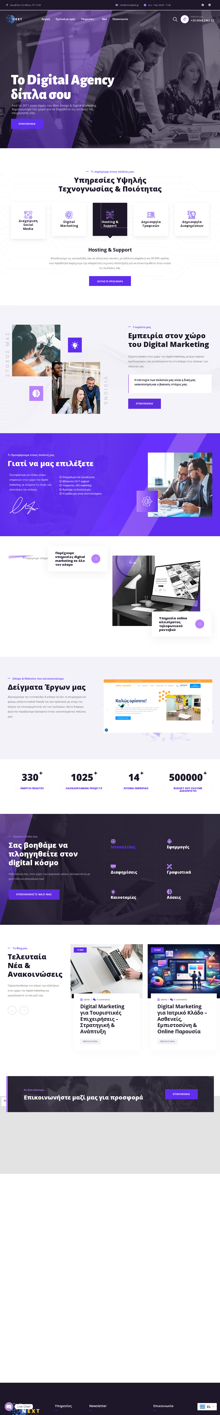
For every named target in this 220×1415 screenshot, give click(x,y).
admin (87, 999)
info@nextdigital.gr (129, 5)
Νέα (104, 19)
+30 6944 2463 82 (202, 20)
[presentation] (12, 1010)
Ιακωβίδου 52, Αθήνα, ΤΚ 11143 (25, 5)
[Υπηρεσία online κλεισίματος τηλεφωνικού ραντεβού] (199, 624)
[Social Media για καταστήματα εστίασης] (107, 971)
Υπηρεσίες (87, 19)
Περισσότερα (90, 1029)
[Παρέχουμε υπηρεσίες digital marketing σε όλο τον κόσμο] (95, 558)
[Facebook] (202, 5)
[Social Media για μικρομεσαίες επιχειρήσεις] (184, 971)
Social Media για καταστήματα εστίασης (100, 1012)
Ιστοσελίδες (123, 847)
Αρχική (46, 19)
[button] (107, 710)
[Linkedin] (209, 5)
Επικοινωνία (120, 19)
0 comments (103, 999)
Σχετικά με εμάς (65, 19)
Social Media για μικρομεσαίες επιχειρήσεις (177, 1012)
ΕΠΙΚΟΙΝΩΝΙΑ (27, 123)
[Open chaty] (9, 1406)
